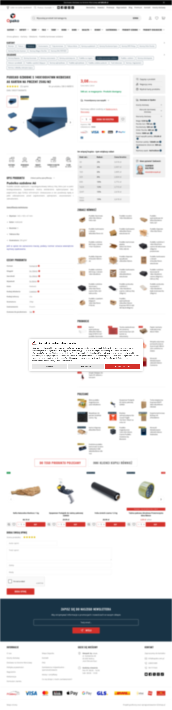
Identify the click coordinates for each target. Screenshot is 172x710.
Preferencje (86, 366)
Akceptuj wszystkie (122, 366)
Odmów (49, 366)
